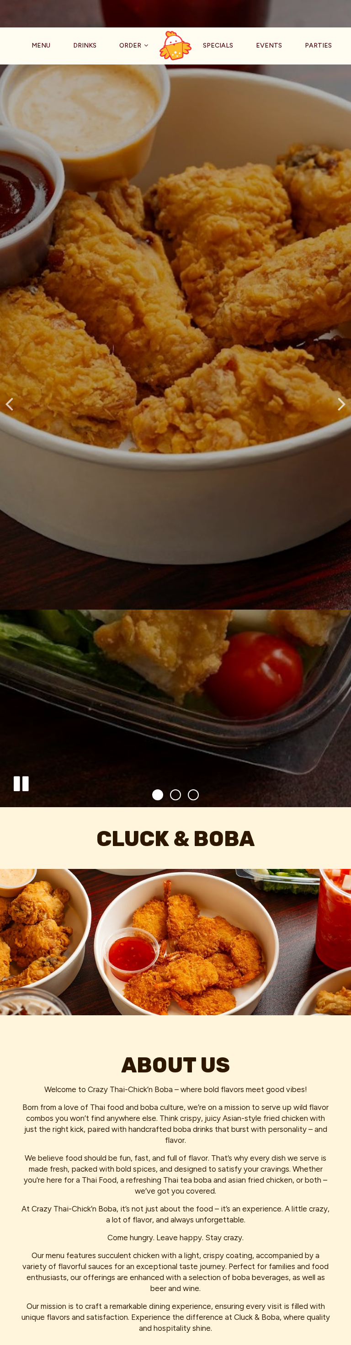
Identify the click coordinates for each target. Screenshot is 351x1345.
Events (269, 45)
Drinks (84, 45)
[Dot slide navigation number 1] (157, 794)
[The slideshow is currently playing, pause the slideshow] (20, 782)
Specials (218, 45)
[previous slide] (9, 403)
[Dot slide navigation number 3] (193, 794)
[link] (175, 45)
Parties (318, 45)
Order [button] (131, 45)
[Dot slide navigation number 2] (175, 794)
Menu (41, 45)
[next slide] (342, 403)
